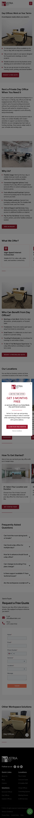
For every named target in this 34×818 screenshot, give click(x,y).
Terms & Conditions (17, 431)
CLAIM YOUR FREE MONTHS (17, 427)
